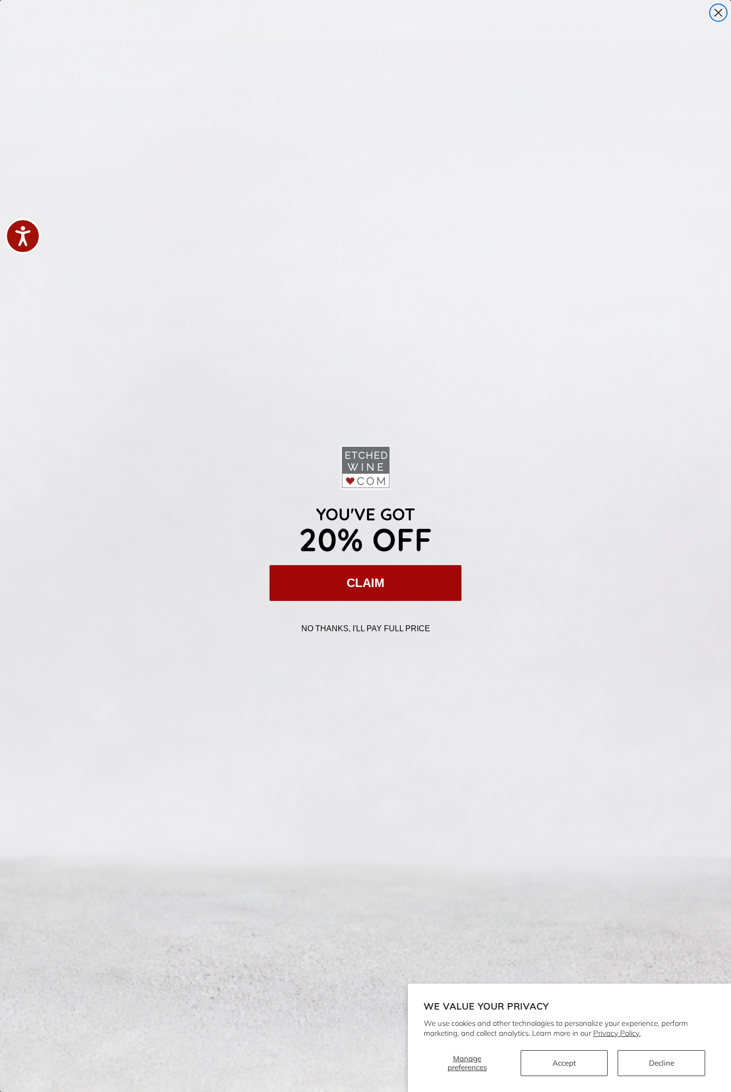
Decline (661, 1063)
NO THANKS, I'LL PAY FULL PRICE (365, 628)
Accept (564, 1063)
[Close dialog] (718, 12)
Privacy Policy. (616, 1033)
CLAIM (365, 582)
